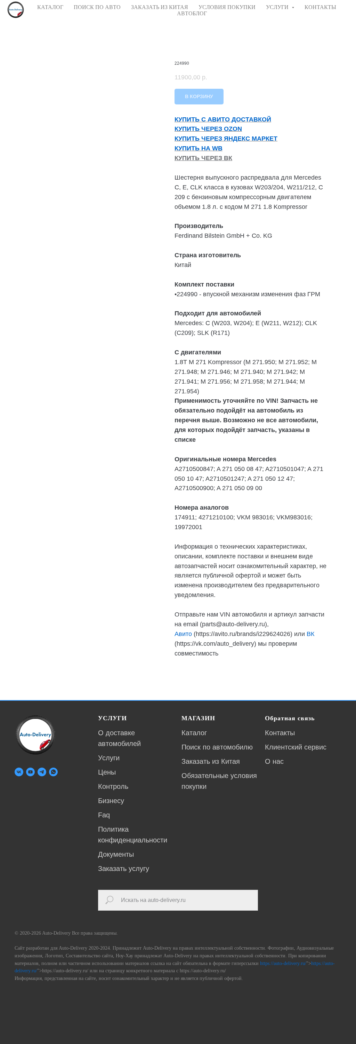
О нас (274, 761)
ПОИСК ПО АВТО (97, 7)
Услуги (109, 758)
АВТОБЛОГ (192, 13)
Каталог (194, 733)
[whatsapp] (53, 772)
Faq (104, 815)
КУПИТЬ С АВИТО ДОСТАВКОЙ (223, 119)
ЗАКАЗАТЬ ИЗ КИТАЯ (159, 7)
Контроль (113, 786)
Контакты (280, 733)
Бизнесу (111, 800)
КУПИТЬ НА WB (198, 148)
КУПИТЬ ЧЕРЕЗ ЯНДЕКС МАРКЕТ (226, 138)
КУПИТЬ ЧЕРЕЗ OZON (208, 128)
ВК (310, 633)
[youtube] (30, 772)
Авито (183, 633)
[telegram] (42, 772)
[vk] (19, 772)
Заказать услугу (123, 868)
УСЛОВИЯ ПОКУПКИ (227, 7)
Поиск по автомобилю (217, 747)
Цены (107, 772)
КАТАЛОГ (50, 7)
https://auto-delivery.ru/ (283, 963)
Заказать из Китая (210, 761)
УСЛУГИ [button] (278, 7)
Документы (116, 854)
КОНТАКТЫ (320, 7)
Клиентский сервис (295, 747)
